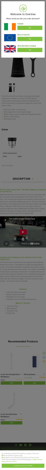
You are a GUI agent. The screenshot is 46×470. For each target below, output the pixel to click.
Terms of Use (12, 461)
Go (30, 28)
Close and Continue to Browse (23, 465)
